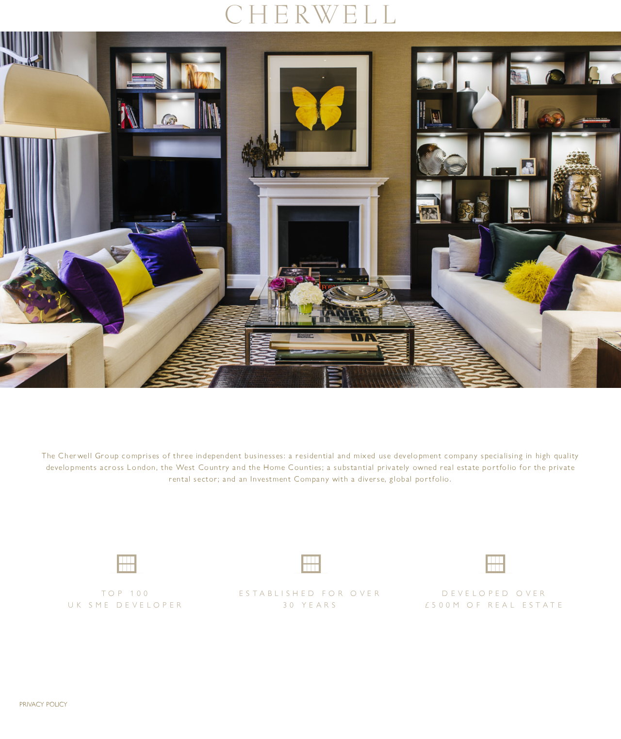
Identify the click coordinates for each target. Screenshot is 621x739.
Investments (15, 251)
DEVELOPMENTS (15, 126)
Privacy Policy (43, 704)
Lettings (15, 188)
